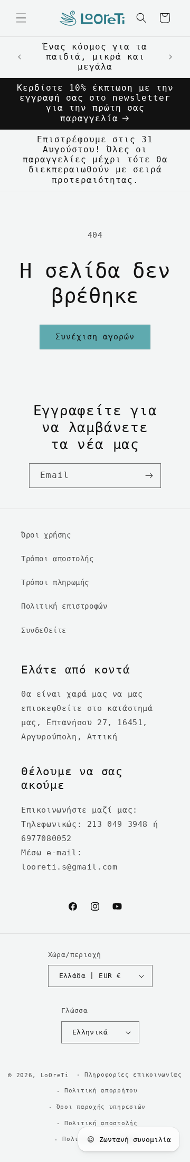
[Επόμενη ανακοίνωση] (170, 57)
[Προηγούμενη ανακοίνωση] (19, 57)
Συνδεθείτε (43, 630)
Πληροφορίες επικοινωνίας (133, 1074)
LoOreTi (55, 1074)
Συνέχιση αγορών (95, 336)
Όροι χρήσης (46, 535)
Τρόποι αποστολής (57, 558)
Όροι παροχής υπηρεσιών (101, 1107)
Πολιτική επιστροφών (64, 606)
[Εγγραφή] (148, 475)
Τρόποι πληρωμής (55, 582)
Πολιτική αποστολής (101, 1123)
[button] (21, 18)
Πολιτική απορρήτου (101, 1090)
